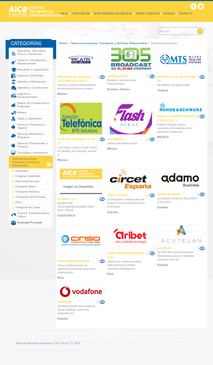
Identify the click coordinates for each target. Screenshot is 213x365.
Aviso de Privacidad (186, 339)
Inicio (64, 13)
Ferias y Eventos (147, 13)
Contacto (185, 13)
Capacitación (81, 13)
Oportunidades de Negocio (113, 13)
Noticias (169, 13)
